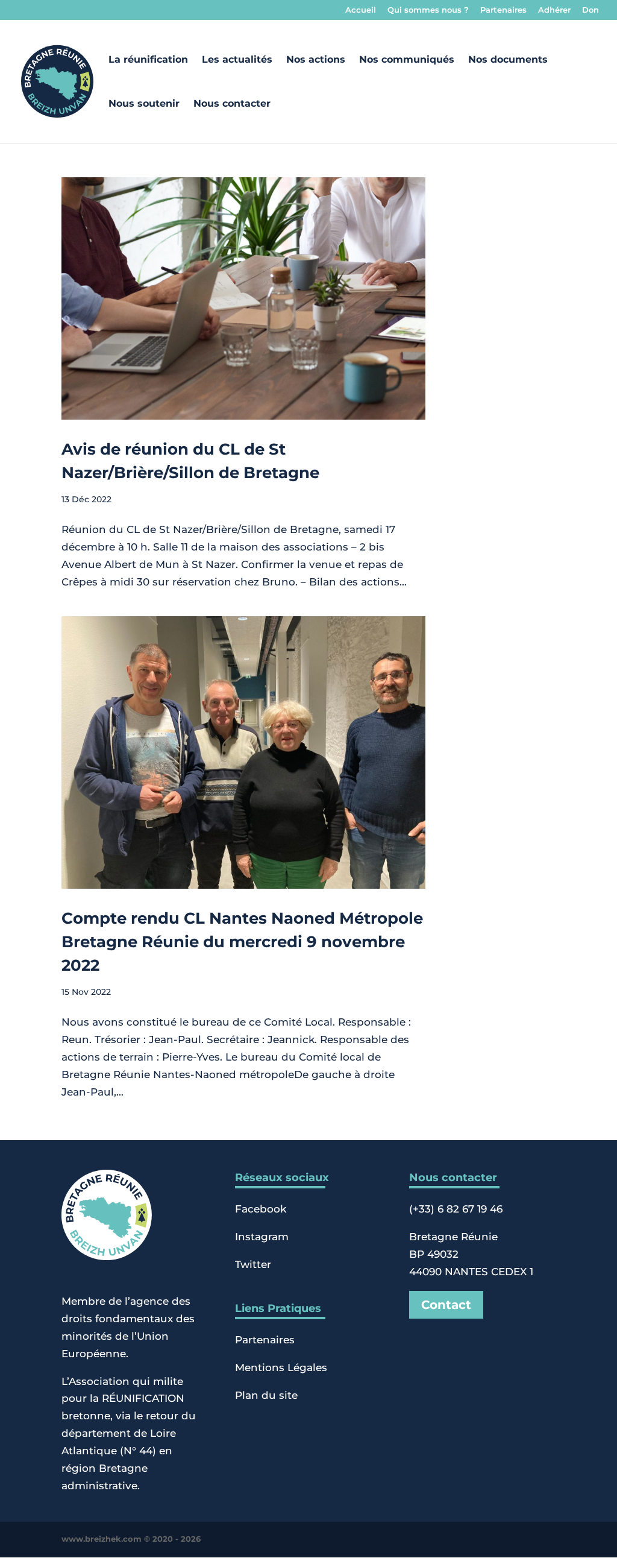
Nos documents (508, 60)
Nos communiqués (406, 60)
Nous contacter (232, 104)
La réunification (148, 60)
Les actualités (237, 60)
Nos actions (315, 60)
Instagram (262, 1237)
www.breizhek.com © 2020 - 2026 (131, 1539)
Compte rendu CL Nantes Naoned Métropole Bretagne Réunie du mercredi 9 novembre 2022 (242, 942)
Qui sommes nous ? (428, 10)
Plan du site (266, 1395)
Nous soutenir (144, 104)
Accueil (360, 10)
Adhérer (554, 10)
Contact (446, 1305)
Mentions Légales (281, 1367)
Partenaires (503, 10)
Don (590, 10)
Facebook (260, 1209)
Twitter (253, 1264)
